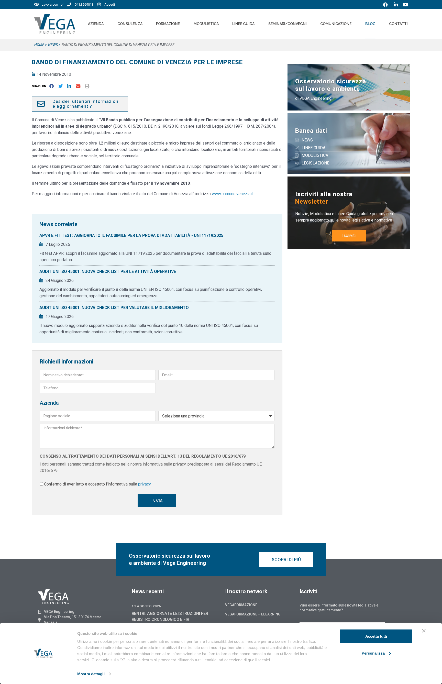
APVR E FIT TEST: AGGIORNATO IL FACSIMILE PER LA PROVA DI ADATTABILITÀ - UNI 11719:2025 (131, 235)
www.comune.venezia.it (232, 193)
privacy (144, 484)
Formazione (168, 24)
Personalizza (373, 653)
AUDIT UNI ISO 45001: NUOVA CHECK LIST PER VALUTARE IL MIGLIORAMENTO (114, 307)
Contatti (398, 24)
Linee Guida (243, 24)
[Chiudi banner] (424, 631)
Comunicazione (335, 24)
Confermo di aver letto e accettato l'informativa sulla (97, 484)
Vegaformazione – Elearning (253, 614)
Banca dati (311, 130)
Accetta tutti (376, 636)
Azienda (96, 24)
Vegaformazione (241, 605)
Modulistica (206, 24)
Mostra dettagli (91, 674)
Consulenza (129, 24)
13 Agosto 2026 (146, 606)
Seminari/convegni (287, 24)
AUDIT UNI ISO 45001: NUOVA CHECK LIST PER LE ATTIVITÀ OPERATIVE (107, 271)
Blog (370, 24)
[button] (40, 86)
